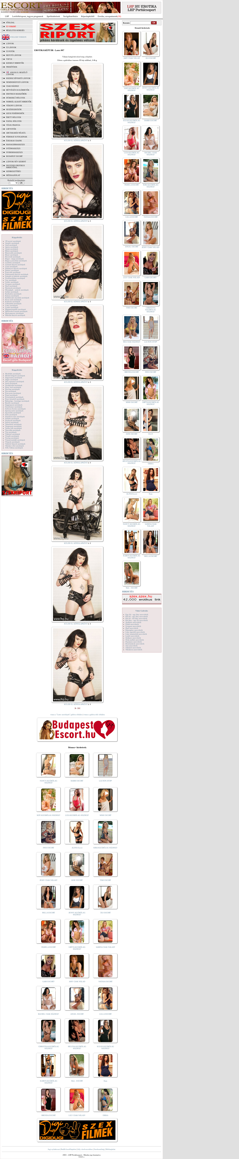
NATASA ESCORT (106, 981)
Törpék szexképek (12, 436)
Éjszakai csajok (14, 141)
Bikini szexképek (11, 251)
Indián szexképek (11, 292)
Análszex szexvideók (133, 622)
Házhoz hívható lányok (18, 78)
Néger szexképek (11, 379)
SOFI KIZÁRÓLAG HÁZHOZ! (48, 815)
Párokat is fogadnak (16, 137)
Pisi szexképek (10, 391)
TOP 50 (9, 59)
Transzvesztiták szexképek (15, 440)
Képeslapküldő (87, 16)
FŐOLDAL (10, 23)
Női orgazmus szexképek (14, 381)
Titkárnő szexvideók (133, 648)
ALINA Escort (77, 848)
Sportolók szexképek (13, 413)
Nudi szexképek (11, 383)
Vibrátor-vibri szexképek (14, 446)
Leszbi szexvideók (132, 636)
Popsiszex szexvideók (134, 642)
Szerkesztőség (99, 1149)
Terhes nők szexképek (13, 428)
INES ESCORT (48, 848)
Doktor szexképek (12, 270)
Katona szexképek (12, 296)
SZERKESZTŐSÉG (13, 171)
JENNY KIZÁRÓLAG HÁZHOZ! (77, 914)
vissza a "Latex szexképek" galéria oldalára (66, 715)
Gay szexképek (11, 280)
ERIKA (105, 1115)
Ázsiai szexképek (11, 249)
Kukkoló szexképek (12, 302)
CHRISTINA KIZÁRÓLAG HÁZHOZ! (48, 1047)
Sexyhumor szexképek (13, 407)
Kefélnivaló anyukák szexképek (17, 298)
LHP (7, 16)
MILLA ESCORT (48, 913)
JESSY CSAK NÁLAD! (48, 880)
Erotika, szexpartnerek (107, 16)
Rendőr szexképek (12, 403)
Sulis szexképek (11, 415)
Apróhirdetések (53, 16)
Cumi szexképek (11, 266)
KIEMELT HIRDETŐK (15, 63)
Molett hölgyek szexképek (15, 376)
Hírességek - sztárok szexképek (17, 290)
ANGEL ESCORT (77, 1014)
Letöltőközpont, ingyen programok (27, 16)
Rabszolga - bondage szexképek (17, 401)
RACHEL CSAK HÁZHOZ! (48, 1014)
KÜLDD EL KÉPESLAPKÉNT (75, 140)
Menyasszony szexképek (14, 313)
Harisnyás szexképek (13, 288)
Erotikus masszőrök (16, 94)
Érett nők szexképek (12, 272)
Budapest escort (14, 156)
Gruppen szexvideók (133, 626)
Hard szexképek (11, 286)
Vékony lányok (14, 106)
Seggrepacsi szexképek (13, 405)
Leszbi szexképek (11, 307)
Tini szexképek (11, 432)
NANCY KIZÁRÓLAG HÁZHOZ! (48, 782)
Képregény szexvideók (134, 630)
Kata (105, 1081)
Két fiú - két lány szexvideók (136, 618)
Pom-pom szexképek (13, 393)
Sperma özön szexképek (14, 411)
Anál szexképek (11, 245)
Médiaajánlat (110, 1149)
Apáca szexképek (11, 247)
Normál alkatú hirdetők (18, 102)
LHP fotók (11, 129)
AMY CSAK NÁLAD (77, 981)
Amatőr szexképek (12, 243)
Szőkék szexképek (12, 418)
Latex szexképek (11, 305)
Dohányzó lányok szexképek (16, 268)
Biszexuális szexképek (13, 253)
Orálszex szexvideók (133, 638)
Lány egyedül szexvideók (135, 632)
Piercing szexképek (12, 389)
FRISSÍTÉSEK (11, 67)
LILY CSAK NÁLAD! (77, 1115)
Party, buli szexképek (13, 387)
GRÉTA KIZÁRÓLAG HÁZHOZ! (77, 948)
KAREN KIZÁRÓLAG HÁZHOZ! (48, 1082)
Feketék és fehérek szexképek (16, 276)
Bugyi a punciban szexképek (16, 261)
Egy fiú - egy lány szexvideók (137, 614)
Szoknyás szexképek (13, 420)
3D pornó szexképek (13, 241)
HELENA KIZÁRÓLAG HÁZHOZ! (77, 1047)
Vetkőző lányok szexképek (15, 444)
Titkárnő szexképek (12, 434)
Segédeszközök (14, 109)
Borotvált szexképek (12, 257)
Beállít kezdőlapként (68, 1149)
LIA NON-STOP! (105, 781)
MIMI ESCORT (105, 815)
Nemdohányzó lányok (17, 82)
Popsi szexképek (11, 395)
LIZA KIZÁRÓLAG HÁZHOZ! (77, 815)
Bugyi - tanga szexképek (14, 259)
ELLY (150, 434)
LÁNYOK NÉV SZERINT (16, 162)
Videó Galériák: (141, 611)
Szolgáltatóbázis (70, 16)
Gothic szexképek (12, 282)
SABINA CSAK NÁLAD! (105, 947)
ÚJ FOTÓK (10, 51)
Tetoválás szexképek (12, 430)
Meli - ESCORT (77, 1081)
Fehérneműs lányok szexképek (16, 274)
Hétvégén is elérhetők (17, 90)
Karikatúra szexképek (13, 294)
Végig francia (13, 125)
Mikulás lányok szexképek (15, 315)
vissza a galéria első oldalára (94, 715)
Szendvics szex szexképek (15, 417)
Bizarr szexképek (11, 255)
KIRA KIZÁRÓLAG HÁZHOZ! (105, 848)
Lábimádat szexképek (13, 303)
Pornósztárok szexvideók (135, 644)
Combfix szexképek (12, 263)
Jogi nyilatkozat (54, 1149)
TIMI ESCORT (105, 880)
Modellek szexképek (13, 374)
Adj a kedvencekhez (85, 1149)
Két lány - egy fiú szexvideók (137, 620)
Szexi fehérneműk (15, 113)
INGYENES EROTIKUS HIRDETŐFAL (15, 166)
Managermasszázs (15, 145)
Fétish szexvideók (132, 624)
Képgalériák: (17, 237)
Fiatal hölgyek (14, 121)
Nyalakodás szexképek (13, 385)
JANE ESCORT (77, 880)
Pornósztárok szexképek (14, 397)
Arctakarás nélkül (16, 133)
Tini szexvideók (132, 646)
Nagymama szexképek (13, 378)
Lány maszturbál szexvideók (136, 634)
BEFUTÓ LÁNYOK (13, 55)
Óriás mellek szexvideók (135, 640)
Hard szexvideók (132, 628)
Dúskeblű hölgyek (15, 98)
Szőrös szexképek (12, 422)
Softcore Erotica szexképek (15, 409)
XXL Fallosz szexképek (14, 448)
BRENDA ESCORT (48, 1115)
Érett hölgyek (13, 117)
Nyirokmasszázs (14, 152)
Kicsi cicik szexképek (13, 300)
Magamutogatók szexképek (15, 309)
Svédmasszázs (13, 148)
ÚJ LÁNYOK (11, 47)
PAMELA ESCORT (48, 947)
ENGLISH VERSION (18, 37)
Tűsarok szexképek (12, 442)
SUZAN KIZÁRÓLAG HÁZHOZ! (105, 1047)
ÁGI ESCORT (105, 913)
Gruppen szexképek (12, 284)
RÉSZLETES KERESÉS (15, 30)
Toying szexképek (12, 438)
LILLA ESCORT (105, 1014)
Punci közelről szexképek (14, 399)
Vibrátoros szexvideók (134, 650)
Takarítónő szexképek (13, 424)
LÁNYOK (10, 43)
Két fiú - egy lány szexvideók (137, 616)
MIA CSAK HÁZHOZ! (131, 342)
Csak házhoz (12, 86)
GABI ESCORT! (48, 981)
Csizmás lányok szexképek (15, 265)
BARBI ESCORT (77, 781)
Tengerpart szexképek (13, 426)
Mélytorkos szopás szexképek (16, 311)
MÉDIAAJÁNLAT (13, 175)
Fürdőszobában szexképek (15, 278)
